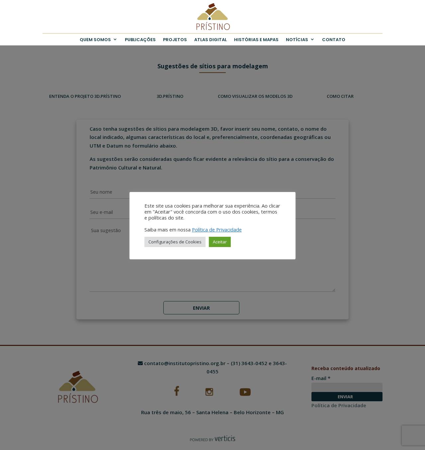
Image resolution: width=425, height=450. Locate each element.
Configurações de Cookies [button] (175, 242)
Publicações (140, 39)
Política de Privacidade (217, 229)
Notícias (297, 39)
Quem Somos (95, 39)
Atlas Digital (210, 39)
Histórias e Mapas (256, 39)
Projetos (175, 39)
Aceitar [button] (220, 242)
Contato (333, 39)
